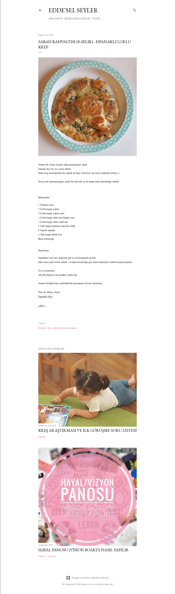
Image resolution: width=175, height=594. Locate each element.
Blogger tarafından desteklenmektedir (90, 577)
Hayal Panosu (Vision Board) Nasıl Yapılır (83, 549)
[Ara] (135, 9)
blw (49, 328)
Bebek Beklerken (77, 18)
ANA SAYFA (56, 18)
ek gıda (72, 328)
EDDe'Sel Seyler (73, 10)
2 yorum (52, 556)
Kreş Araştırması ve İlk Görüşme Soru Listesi (87, 430)
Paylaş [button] (41, 323)
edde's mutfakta (60, 328)
